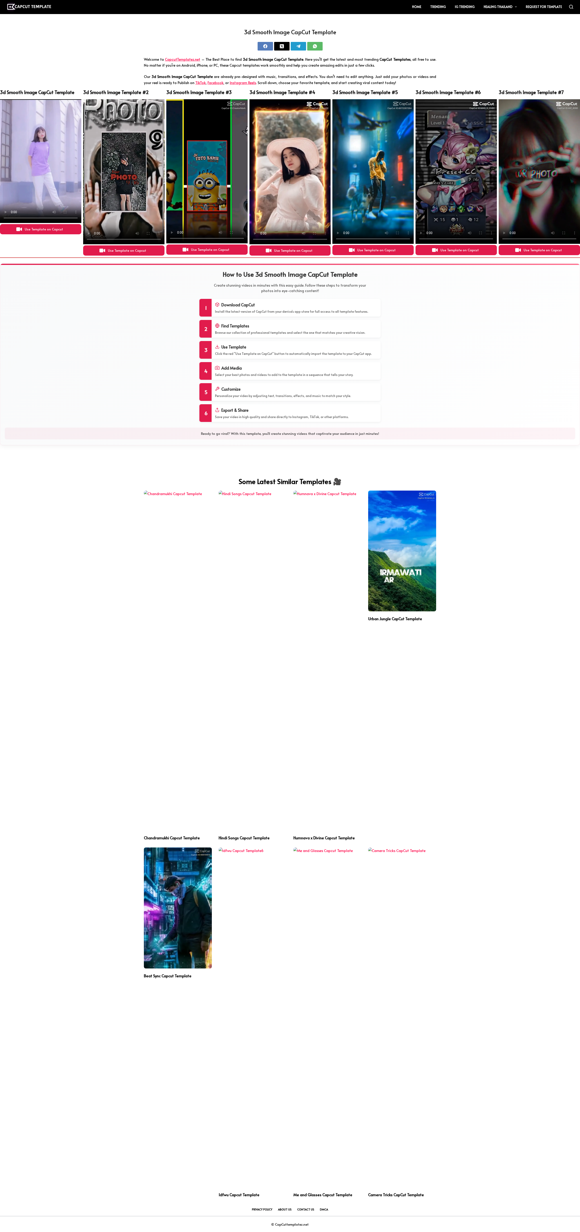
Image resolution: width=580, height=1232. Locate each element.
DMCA (324, 1209)
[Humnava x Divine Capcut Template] (327, 660)
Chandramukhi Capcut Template (172, 837)
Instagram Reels (243, 82)
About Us (285, 1209)
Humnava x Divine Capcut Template (324, 837)
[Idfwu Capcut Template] (253, 1017)
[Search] (571, 7)
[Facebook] (265, 46)
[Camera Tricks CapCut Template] (402, 1017)
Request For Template (544, 7)
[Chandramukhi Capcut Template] (178, 660)
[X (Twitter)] (282, 46)
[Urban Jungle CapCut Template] (402, 551)
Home (416, 7)
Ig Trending (465, 7)
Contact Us (305, 1209)
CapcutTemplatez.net (182, 59)
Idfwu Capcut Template (239, 1194)
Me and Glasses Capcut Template (322, 1194)
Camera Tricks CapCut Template (396, 1194)
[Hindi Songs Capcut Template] (253, 660)
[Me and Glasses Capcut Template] (327, 1017)
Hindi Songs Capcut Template (244, 837)
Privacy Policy (262, 1209)
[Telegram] (298, 46)
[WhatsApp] (315, 46)
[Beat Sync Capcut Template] (178, 907)
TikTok (200, 82)
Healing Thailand (498, 7)
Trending (438, 7)
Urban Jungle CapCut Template (395, 618)
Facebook (215, 82)
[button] (40, 229)
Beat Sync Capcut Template (167, 975)
